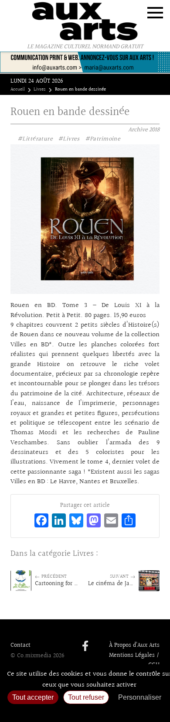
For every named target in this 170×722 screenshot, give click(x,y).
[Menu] (155, 12)
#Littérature (35, 139)
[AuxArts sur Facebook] (85, 646)
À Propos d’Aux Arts (134, 645)
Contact (20, 645)
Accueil (17, 89)
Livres (40, 89)
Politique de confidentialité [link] (85, 711)
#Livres (69, 139)
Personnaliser (139, 697)
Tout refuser (86, 697)
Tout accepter (33, 697)
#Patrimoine (103, 139)
